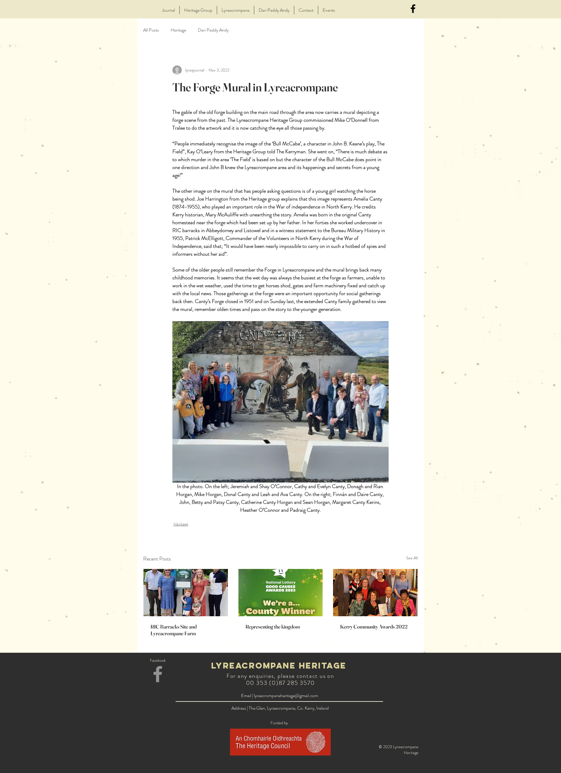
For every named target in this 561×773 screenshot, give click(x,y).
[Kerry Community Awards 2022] (375, 592)
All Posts (151, 30)
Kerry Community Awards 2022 (374, 626)
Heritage (178, 30)
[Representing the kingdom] (280, 592)
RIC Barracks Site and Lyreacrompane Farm (173, 630)
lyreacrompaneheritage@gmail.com (286, 695)
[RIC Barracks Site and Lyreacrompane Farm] (185, 592)
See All (412, 558)
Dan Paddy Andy (213, 30)
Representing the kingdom (272, 626)
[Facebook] (413, 8)
